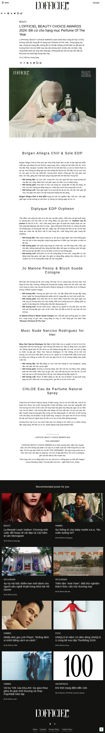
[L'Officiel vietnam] (52, 5)
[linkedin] (11, 14)
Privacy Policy (54, 729)
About (35, 729)
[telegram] (21, 14)
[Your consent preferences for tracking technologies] (101, 729)
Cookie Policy (67, 729)
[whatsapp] (18, 14)
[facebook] (5, 14)
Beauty (23, 22)
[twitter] (14, 14)
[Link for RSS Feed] (55, 724)
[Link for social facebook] (50, 724)
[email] (1, 14)
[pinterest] (8, 14)
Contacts (43, 729)
